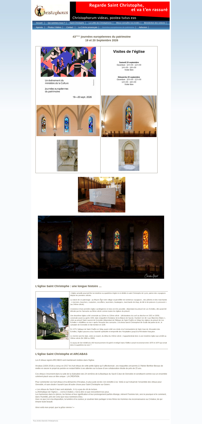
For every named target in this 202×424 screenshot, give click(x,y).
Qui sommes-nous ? (56, 23)
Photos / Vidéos (54, 27)
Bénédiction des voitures (154, 23)
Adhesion (143, 27)
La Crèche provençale (87, 27)
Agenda (39, 27)
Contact (69, 27)
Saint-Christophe (77, 23)
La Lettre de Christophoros (100, 23)
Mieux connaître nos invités (128, 23)
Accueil (39, 23)
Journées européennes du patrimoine (118, 27)
